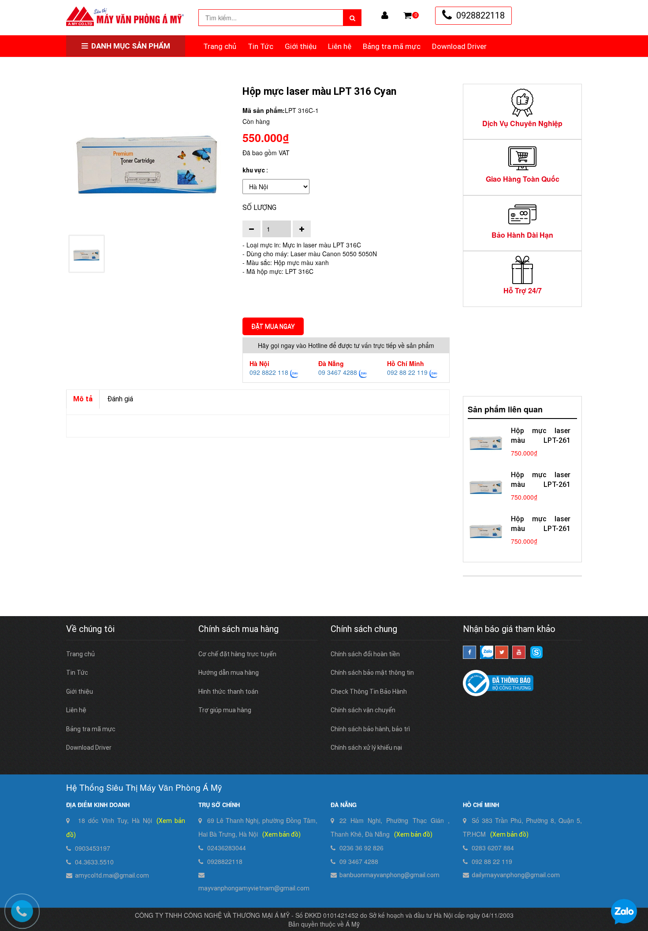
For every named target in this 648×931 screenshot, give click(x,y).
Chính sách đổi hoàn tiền (365, 654)
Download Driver (459, 46)
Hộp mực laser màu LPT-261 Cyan (540, 528)
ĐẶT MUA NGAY (273, 326)
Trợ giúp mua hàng (224, 710)
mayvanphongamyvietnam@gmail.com (253, 888)
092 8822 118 (269, 372)
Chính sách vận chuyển (363, 710)
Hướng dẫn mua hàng (228, 672)
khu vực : (255, 170)
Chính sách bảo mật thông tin (372, 672)
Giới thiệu (301, 46)
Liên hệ (339, 46)
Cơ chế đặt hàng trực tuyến (237, 654)
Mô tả (83, 399)
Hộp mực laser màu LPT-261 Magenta (540, 484)
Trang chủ (219, 46)
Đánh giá (120, 399)
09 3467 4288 (337, 372)
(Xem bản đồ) (281, 834)
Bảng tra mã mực (392, 46)
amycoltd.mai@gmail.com (112, 875)
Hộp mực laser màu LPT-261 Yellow (540, 440)
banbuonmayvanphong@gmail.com (389, 875)
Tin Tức (260, 46)
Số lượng (259, 207)
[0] (407, 15)
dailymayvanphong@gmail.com (516, 875)
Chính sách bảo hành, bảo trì (370, 729)
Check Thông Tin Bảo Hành (369, 691)
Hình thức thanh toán (228, 691)
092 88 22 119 (407, 372)
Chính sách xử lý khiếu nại (366, 747)
